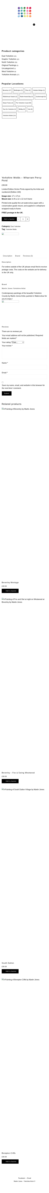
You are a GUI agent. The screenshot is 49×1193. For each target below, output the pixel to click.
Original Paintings (9, 65)
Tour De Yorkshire (9, 109)
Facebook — (22, 1178)
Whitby (22, 109)
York (30, 109)
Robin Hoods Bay (26, 96)
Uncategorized (8, 68)
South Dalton (8, 963)
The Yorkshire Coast (23, 103)
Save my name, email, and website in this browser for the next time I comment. (23, 386)
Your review (7, 346)
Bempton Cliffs (9, 1153)
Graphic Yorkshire (9, 59)
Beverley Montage (10, 582)
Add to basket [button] (11, 591)
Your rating (7, 342)
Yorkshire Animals (9, 75)
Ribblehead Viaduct (10, 96)
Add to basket (9, 219)
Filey (27, 90)
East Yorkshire (7, 56)
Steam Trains (8, 103)
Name (5, 363)
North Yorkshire (8, 62)
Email (5, 373)
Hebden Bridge (39, 90)
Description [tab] (7, 256)
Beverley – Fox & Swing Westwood (18, 773)
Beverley (7, 90)
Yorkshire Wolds (9, 115)
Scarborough (41, 96)
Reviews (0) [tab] (28, 256)
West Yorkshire (8, 71)
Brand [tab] (17, 256)
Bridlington (18, 90)
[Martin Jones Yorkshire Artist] (10, 241)
